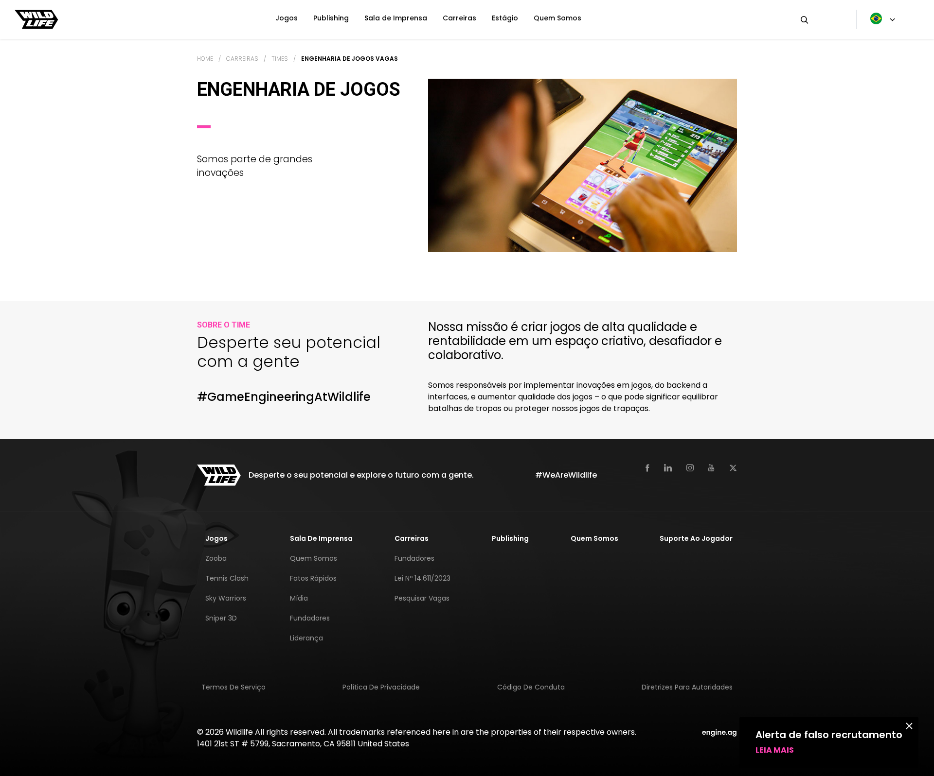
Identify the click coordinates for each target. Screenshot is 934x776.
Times (279, 58)
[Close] (909, 725)
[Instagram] (690, 467)
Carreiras (459, 18)
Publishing (331, 18)
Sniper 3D (221, 618)
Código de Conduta (531, 687)
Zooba (216, 558)
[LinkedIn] (668, 467)
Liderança (306, 638)
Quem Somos (557, 18)
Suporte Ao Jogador (696, 538)
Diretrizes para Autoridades (687, 687)
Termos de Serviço (233, 687)
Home (205, 58)
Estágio (505, 18)
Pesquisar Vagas (422, 598)
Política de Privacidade (381, 687)
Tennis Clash (227, 578)
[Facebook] (647, 467)
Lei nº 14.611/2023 (422, 578)
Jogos (286, 18)
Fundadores (310, 618)
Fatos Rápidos (313, 578)
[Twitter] (733, 467)
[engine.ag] (719, 732)
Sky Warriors (225, 598)
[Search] (820, 19)
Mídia (299, 598)
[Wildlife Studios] (36, 18)
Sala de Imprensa (395, 18)
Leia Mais (774, 750)
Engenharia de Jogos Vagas (349, 58)
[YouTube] (711, 468)
